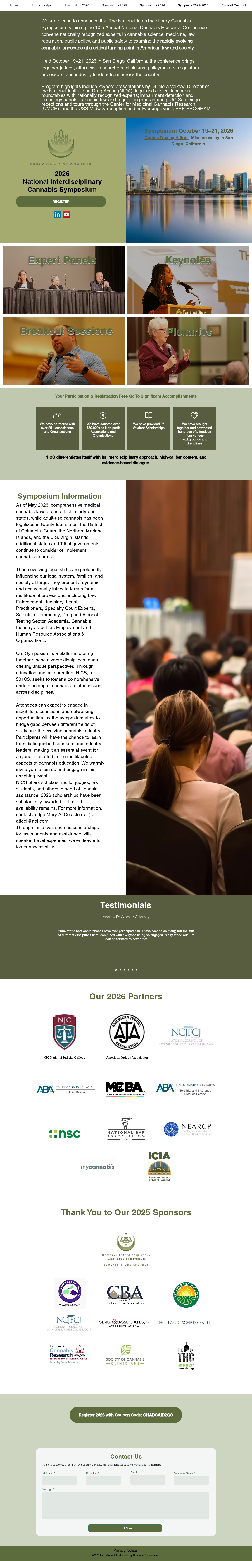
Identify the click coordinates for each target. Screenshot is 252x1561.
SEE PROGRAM (193, 108)
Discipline (91, 1473)
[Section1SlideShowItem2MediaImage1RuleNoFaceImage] (120, 970)
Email (134, 1472)
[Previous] (19, 944)
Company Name (183, 1473)
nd (55, 834)
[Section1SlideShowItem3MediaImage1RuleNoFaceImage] (124, 969)
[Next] (232, 944)
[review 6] (136, 969)
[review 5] (132, 969)
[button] (41, 5)
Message (47, 1489)
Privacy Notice (125, 1550)
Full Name (47, 1473)
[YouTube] (66, 214)
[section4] (128, 969)
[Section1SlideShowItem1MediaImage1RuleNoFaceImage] (115, 969)
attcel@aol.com (32, 821)
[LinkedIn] (57, 214)
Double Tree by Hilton (166, 137)
